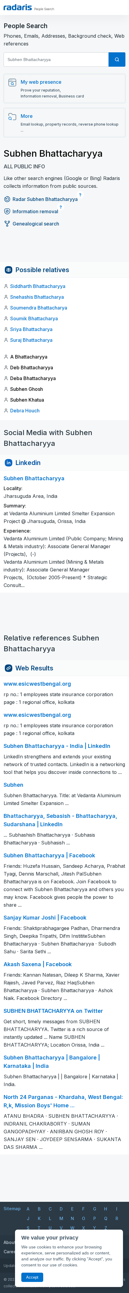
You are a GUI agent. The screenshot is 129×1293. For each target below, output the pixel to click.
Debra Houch (25, 411)
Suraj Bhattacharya (31, 340)
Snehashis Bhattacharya (37, 297)
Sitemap (12, 1208)
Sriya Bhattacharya (31, 329)
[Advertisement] (64, 248)
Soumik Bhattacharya (34, 318)
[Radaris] (18, 7)
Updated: (12, 1265)
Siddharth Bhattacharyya (37, 286)
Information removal (35, 211)
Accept (32, 1277)
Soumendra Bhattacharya (38, 308)
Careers (12, 1251)
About (10, 1242)
